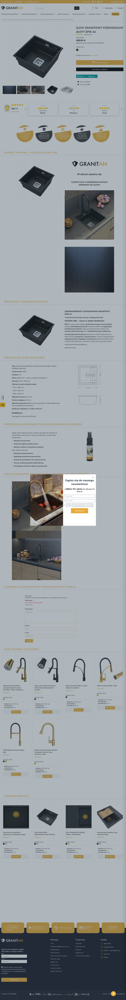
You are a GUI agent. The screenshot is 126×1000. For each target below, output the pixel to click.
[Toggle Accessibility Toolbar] (113, 993)
